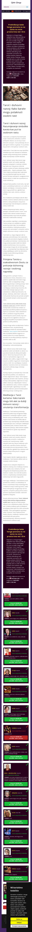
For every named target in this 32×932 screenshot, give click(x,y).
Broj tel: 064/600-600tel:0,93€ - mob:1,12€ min (16, 601)
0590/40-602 (20, 11)
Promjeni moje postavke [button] (19, 926)
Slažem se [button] (19, 919)
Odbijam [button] (19, 922)
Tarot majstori (13, 331)
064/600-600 (16, 74)
